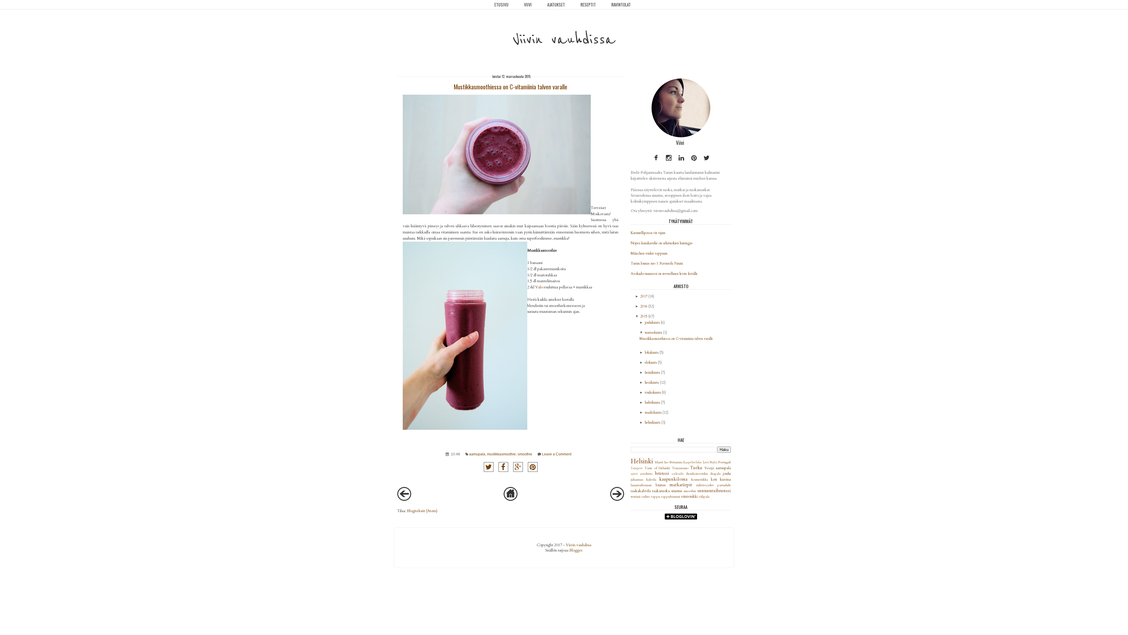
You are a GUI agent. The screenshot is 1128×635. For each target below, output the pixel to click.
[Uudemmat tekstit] (404, 499)
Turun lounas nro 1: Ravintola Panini (657, 263)
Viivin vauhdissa (564, 39)
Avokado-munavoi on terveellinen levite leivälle (664, 273)
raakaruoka (661, 491)
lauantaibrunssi (643, 485)
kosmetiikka (701, 479)
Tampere (637, 468)
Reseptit (588, 4)
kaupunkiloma (675, 479)
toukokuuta (653, 392)
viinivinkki (690, 496)
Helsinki (643, 461)
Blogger (575, 550)
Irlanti (659, 462)
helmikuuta (652, 422)
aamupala (477, 454)
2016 (643, 306)
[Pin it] (532, 467)
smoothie (525, 454)
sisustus (677, 491)
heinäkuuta (652, 372)
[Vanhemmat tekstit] (617, 499)
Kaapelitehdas (692, 462)
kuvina (725, 479)
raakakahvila (641, 491)
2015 (643, 316)
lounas (662, 485)
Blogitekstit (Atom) (422, 511)
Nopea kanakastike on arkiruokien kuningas (662, 243)
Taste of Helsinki (658, 468)
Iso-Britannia (673, 462)
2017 (643, 296)
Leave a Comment (556, 454)
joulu (727, 473)
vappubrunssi (671, 496)
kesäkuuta (652, 382)
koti (715, 479)
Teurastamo (681, 468)
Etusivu (501, 4)
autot (635, 474)
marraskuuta (653, 332)
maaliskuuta (653, 412)
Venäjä (710, 468)
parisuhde (724, 485)
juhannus (638, 479)
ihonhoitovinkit (698, 473)
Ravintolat (621, 4)
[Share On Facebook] (503, 467)
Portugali (724, 462)
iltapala (716, 473)
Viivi (528, 4)
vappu (656, 496)
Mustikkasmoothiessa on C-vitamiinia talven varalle (510, 86)
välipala (704, 496)
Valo (539, 287)
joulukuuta (652, 322)
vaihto (646, 496)
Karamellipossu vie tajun (648, 232)
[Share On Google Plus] (518, 467)
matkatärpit (682, 485)
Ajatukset (556, 4)
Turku (697, 468)
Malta (714, 462)
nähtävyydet (706, 485)
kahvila (652, 479)
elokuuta (651, 362)
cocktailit (679, 474)
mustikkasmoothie (501, 454)
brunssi (663, 473)
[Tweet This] (488, 467)
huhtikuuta (652, 402)
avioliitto (647, 473)
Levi (706, 462)
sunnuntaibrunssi (714, 491)
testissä (636, 496)
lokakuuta (652, 352)
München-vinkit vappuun (649, 253)
